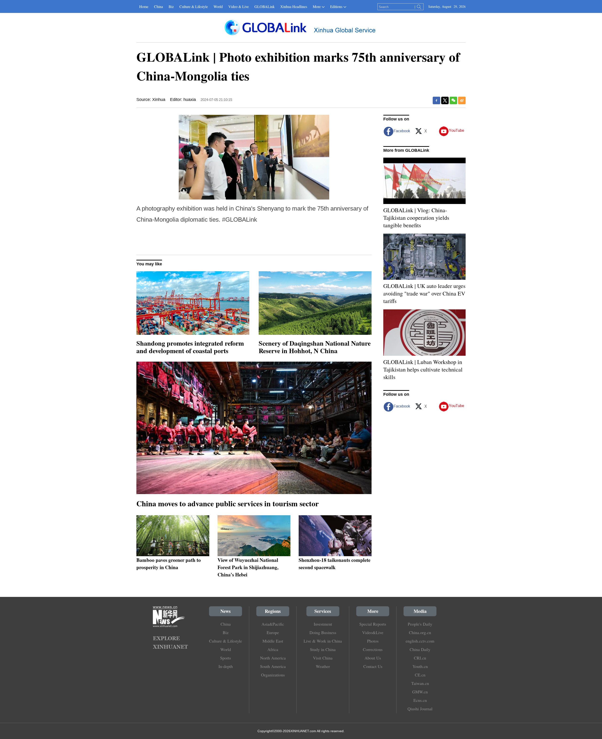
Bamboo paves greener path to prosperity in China (168, 563)
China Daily (420, 649)
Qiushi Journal (420, 708)
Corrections (373, 649)
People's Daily (420, 624)
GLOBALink (264, 6)
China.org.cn (420, 632)
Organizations (273, 675)
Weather (323, 666)
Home (143, 6)
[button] (183, 193)
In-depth (225, 666)
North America (273, 658)
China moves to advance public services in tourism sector (227, 503)
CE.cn (420, 675)
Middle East (272, 641)
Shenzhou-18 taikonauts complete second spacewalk (334, 563)
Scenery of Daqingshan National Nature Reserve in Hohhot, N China (315, 347)
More (317, 6)
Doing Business (322, 632)
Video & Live (238, 6)
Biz (171, 6)
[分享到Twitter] (445, 100)
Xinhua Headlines (293, 6)
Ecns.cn (420, 700)
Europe (273, 632)
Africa (272, 649)
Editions (336, 6)
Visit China (323, 658)
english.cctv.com (420, 641)
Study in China (323, 649)
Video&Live (372, 632)
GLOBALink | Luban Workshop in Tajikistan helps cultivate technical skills (423, 369)
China (158, 6)
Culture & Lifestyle (193, 6)
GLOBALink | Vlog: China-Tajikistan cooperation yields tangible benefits (416, 217)
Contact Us (372, 666)
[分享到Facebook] (436, 100)
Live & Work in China (323, 641)
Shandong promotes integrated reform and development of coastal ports (190, 347)
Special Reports (372, 624)
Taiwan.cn (420, 683)
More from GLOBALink (406, 150)
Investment (323, 624)
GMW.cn (420, 692)
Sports (225, 658)
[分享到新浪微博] (462, 100)
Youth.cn (420, 666)
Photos (373, 641)
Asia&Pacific (272, 624)
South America (273, 666)
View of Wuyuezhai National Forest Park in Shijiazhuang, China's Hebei (248, 567)
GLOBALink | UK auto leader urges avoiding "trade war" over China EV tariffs (424, 293)
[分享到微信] (453, 100)
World (218, 6)
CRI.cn (420, 658)
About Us (372, 658)
